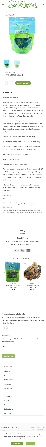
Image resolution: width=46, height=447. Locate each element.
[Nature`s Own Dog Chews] (23, 4)
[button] (3, 4)
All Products (8, 413)
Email (3, 346)
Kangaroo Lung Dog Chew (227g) (32, 286)
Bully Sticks (8, 409)
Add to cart (23, 83)
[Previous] (6, 35)
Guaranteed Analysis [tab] (11, 97)
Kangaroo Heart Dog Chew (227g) (13, 286)
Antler (6, 400)
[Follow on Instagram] (6, 328)
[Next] (38, 35)
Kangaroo (10, 72)
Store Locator (9, 380)
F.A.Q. (6, 375)
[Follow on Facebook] (3, 328)
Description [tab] (7, 93)
